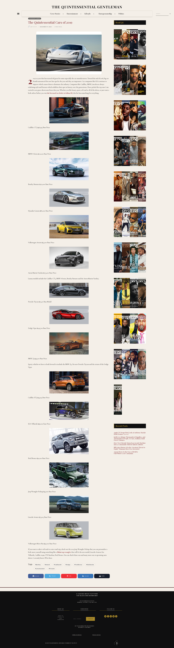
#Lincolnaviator (40, 568)
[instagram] (116, 616)
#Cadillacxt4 (57, 564)
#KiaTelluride (90, 564)
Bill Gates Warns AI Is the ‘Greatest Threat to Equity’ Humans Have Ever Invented (129, 448)
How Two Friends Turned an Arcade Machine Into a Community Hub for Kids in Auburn (130, 444)
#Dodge (67, 564)
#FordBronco (78, 564)
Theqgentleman (34, 18)
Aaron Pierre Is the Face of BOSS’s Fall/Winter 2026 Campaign (126, 452)
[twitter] (108, 616)
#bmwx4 (47, 564)
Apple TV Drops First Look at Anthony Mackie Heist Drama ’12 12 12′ (130, 433)
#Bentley (38, 564)
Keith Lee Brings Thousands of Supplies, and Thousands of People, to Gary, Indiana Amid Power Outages (129, 438)
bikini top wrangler (64, 552)
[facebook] (105, 616)
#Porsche (52, 568)
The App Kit (74, 643)
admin (35, 26)
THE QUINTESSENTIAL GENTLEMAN (87, 6)
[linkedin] (111, 616)
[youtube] (113, 616)
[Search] (170, 13)
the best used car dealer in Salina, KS (59, 93)
